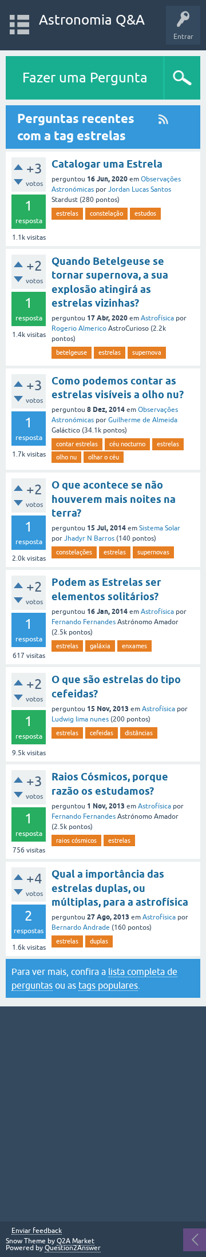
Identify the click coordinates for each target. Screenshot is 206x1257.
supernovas (153, 552)
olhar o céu (103, 457)
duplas (99, 941)
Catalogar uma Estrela (107, 164)
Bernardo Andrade (81, 927)
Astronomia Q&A (92, 19)
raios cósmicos (76, 840)
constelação (106, 213)
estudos (145, 213)
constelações (74, 552)
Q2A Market (75, 1241)
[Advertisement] (103, 1114)
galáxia (100, 646)
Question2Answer (73, 1248)
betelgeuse (71, 352)
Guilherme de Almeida (142, 420)
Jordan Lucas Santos (139, 189)
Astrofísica (157, 318)
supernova (146, 352)
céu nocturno (127, 444)
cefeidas (101, 732)
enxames (134, 646)
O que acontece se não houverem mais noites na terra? (114, 499)
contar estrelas (77, 444)
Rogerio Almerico (79, 328)
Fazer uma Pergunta (85, 77)
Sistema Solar (159, 528)
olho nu (66, 457)
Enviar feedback (36, 1231)
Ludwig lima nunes (80, 719)
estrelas (67, 213)
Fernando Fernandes (84, 622)
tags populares (108, 985)
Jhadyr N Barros (89, 538)
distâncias (139, 732)
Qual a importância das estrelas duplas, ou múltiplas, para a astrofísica (120, 888)
